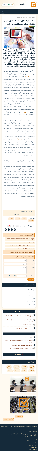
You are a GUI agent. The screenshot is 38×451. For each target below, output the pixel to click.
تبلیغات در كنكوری (33, 445)
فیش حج (33, 299)
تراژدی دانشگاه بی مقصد (29, 243)
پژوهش (11, 219)
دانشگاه (27, 77)
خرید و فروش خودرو (30, 293)
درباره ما (35, 443)
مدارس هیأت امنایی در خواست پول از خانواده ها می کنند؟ (22, 246)
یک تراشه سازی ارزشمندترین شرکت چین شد (23, 328)
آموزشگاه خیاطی (31, 290)
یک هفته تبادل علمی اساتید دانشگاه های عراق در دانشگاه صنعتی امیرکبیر (20, 239)
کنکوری (22, 4)
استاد (9, 371)
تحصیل (16, 367)
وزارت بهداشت (19, 139)
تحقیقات (31, 221)
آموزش (25, 112)
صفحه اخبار (18, 416)
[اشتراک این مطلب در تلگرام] (15, 230)
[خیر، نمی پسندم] (9, 226)
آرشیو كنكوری (34, 447)
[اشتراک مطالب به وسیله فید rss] (6, 230)
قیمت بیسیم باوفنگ (30, 302)
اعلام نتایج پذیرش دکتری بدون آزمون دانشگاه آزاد (22, 345)
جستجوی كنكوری (33, 449)
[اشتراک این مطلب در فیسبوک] (12, 230)
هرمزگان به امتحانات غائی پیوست (26, 325)
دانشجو (17, 371)
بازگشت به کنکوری (8, 419)
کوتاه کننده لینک (31, 305)
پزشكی (18, 219)
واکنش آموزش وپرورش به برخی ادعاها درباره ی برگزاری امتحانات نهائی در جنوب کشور (18, 320)
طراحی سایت (32, 296)
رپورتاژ (24, 371)
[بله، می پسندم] (17, 226)
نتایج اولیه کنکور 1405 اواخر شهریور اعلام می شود (24, 249)
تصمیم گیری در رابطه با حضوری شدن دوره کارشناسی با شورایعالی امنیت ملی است (18, 315)
